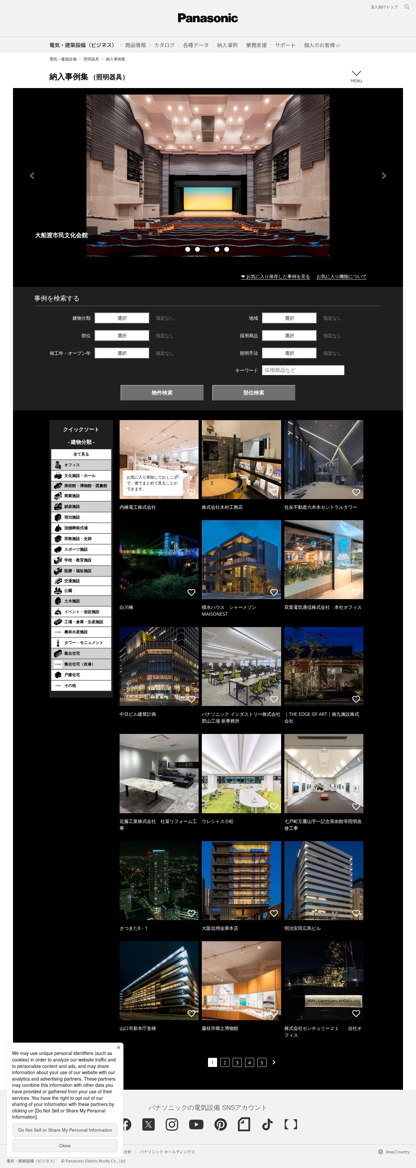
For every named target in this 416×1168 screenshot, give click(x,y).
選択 (122, 318)
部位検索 (253, 392)
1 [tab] (188, 250)
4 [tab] (217, 250)
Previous (31, 175)
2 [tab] (198, 250)
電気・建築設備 (63, 59)
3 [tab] (208, 250)
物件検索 (162, 392)
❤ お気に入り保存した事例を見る (275, 276)
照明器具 (91, 59)
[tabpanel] (208, 176)
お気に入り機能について (342, 276)
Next (384, 175)
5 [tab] (227, 250)
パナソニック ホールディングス (167, 1151)
